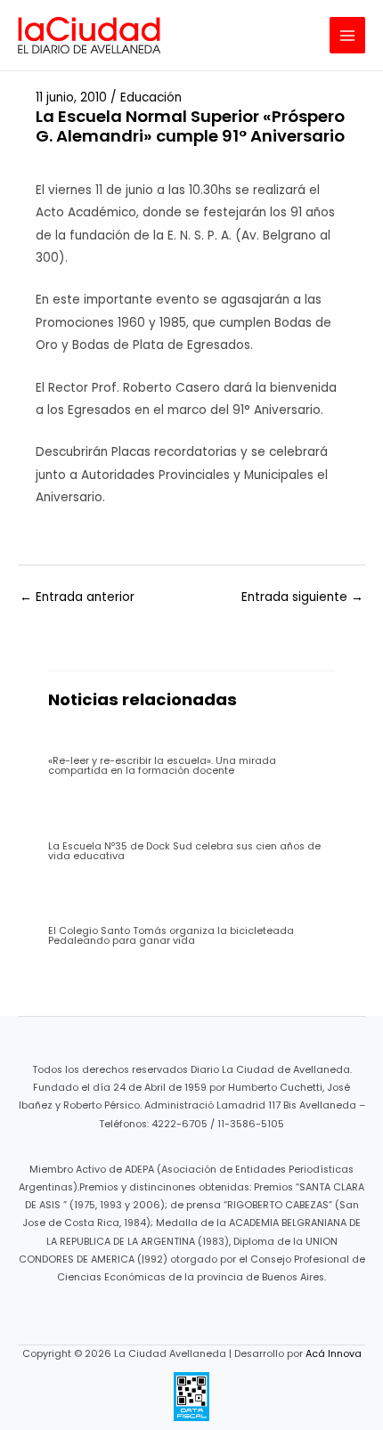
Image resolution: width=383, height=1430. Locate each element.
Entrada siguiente (302, 597)
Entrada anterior (77, 597)
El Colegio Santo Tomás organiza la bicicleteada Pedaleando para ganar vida (171, 935)
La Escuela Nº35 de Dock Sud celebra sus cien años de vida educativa (184, 851)
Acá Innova (334, 1354)
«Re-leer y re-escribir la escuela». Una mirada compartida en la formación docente (162, 765)
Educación (151, 97)
